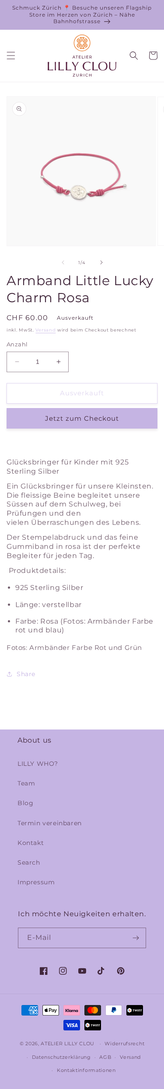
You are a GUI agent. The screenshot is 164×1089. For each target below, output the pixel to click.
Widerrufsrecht (124, 1043)
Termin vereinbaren (49, 823)
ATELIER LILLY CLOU (67, 1043)
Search (28, 862)
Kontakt (30, 843)
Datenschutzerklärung (61, 1057)
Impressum (36, 882)
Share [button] (26, 674)
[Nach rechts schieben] (101, 262)
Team (26, 783)
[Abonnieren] (136, 938)
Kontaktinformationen (86, 1070)
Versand (45, 330)
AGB (105, 1057)
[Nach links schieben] (63, 262)
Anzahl (17, 344)
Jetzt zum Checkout (82, 418)
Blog (25, 803)
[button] (11, 55)
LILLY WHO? (37, 764)
